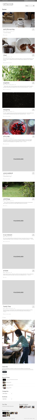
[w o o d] (25, 407)
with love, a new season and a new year (12, 379)
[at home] (18, 256)
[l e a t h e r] (29, 407)
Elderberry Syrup (8, 382)
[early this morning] (18, 19)
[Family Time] (18, 292)
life (5, 241)
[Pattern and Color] (16, 413)
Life (9, 236)
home (6, 89)
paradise (7, 241)
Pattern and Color (8, 387)
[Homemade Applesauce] (12, 413)
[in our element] (18, 220)
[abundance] (4, 415)
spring (5, 277)
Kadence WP (13, 418)
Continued (4, 60)
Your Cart (5, 0)
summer (9, 241)
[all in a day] (18, 126)
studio (10, 89)
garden (4, 89)
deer (4, 205)
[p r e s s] (21, 407)
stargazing (9, 116)
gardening (10, 84)
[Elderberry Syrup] (8, 413)
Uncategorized (10, 111)
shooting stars (6, 116)
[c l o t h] (33, 407)
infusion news (10, 308)
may (6, 205)
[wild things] (18, 189)
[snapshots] (18, 73)
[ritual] (18, 45)
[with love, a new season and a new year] (4, 413)
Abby (4, 84)
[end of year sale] (8, 415)
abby (4, 308)
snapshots (13, 84)
